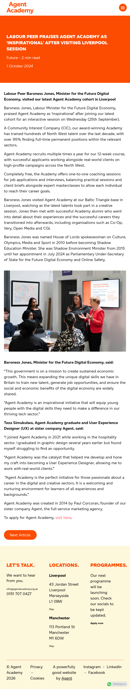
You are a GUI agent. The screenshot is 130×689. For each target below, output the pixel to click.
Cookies (37, 678)
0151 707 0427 (18, 593)
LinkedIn (114, 666)
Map (51, 609)
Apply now (96, 623)
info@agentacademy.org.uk (22, 589)
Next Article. (20, 535)
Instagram (92, 666)
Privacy (36, 666)
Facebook (96, 672)
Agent (67, 678)
